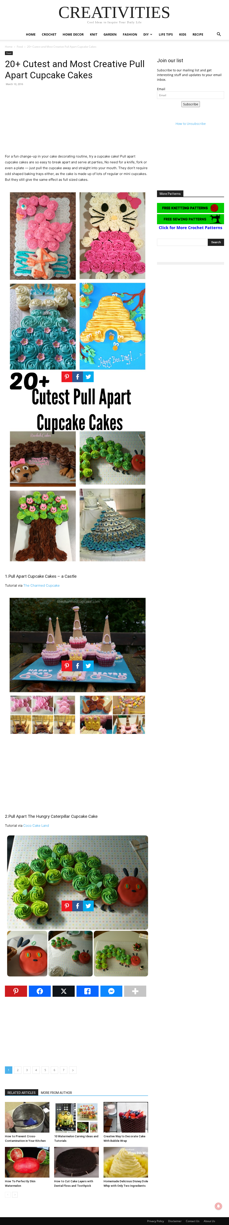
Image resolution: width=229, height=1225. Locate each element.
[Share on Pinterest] (16, 991)
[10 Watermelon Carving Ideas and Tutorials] (76, 1117)
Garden (110, 34)
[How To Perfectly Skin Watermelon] (27, 1162)
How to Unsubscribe (191, 123)
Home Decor (73, 34)
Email (161, 89)
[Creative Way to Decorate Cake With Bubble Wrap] (126, 1117)
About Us (209, 1221)
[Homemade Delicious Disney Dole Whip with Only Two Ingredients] (126, 1162)
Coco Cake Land (36, 825)
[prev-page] (8, 1194)
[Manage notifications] (218, 1206)
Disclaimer (175, 1221)
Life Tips (166, 34)
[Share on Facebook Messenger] (111, 991)
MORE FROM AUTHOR (56, 1093)
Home (31, 34)
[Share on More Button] (135, 991)
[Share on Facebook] (40, 991)
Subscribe (190, 104)
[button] (218, 35)
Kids (182, 34)
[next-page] (15, 1194)
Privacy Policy (155, 1221)
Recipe (198, 34)
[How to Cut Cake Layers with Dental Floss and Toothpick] (76, 1162)
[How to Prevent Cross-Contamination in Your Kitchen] (27, 1117)
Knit (93, 34)
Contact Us (192, 1221)
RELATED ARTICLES (22, 1093)
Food (20, 47)
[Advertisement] (76, 122)
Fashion (130, 34)
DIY (146, 34)
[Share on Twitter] (64, 991)
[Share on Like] (87, 991)
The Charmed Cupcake (41, 585)
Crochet (49, 34)
